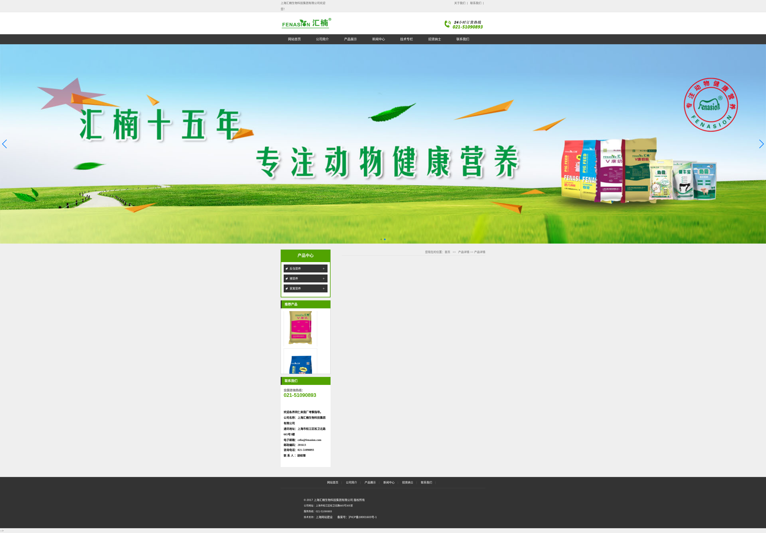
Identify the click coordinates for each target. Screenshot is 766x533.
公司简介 (322, 39)
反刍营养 (295, 268)
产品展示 (350, 39)
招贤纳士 (434, 39)
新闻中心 (378, 39)
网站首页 (294, 39)
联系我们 (475, 3)
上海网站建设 (324, 517)
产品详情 (463, 252)
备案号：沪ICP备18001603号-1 (357, 517)
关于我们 (459, 3)
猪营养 (294, 278)
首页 (447, 252)
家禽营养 (295, 288)
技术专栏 (406, 39)
